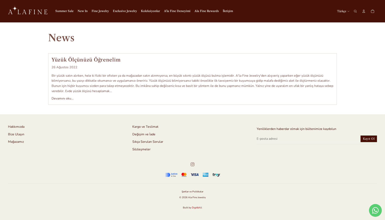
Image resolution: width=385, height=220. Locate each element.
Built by (192, 207)
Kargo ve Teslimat (145, 127)
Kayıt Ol (369, 139)
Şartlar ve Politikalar (192, 191)
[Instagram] (192, 164)
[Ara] (355, 11)
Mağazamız (16, 142)
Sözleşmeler (141, 149)
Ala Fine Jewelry (197, 197)
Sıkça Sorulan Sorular (147, 142)
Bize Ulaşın (16, 134)
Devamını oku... (63, 98)
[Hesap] (363, 11)
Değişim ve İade (143, 134)
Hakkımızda (16, 127)
